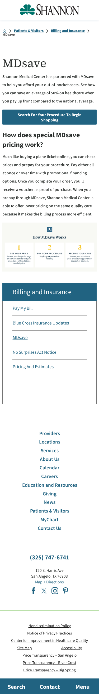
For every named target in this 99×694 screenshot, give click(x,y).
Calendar (49, 467)
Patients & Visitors (29, 31)
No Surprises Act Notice (34, 352)
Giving (49, 494)
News (49, 502)
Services (50, 450)
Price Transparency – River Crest (49, 663)
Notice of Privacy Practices (49, 633)
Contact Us (49, 528)
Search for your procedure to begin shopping (50, 117)
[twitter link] (44, 590)
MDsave (20, 337)
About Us (49, 459)
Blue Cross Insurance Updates (41, 323)
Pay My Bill (22, 308)
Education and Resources (49, 485)
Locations (49, 442)
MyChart (49, 519)
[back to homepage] (4, 31)
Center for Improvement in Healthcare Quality (49, 640)
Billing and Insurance (68, 31)
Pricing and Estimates (33, 366)
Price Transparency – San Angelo (49, 655)
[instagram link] (54, 590)
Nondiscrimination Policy (50, 626)
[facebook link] (33, 590)
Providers (49, 433)
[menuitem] (49, 308)
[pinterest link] (65, 590)
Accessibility (71, 648)
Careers (49, 476)
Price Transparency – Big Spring (49, 670)
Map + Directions (49, 582)
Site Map (24, 648)
